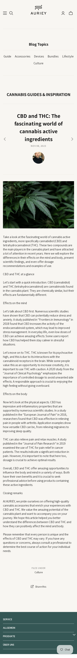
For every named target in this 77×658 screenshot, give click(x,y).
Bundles (53, 56)
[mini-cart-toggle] (71, 13)
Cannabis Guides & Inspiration (38, 94)
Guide (7, 56)
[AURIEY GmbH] (38, 9)
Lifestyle (68, 56)
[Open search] (11, 13)
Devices (39, 56)
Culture (38, 63)
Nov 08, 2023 (38, 145)
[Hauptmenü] (5, 13)
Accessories (22, 56)
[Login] (63, 13)
